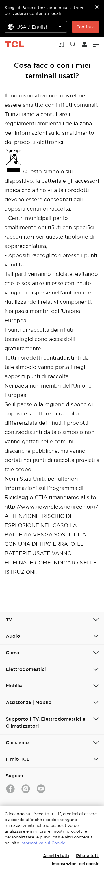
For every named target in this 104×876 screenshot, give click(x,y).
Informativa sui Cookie (42, 842)
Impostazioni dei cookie (75, 863)
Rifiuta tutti (87, 855)
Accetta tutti (56, 855)
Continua (85, 26)
